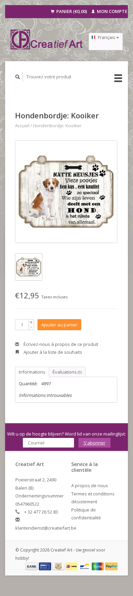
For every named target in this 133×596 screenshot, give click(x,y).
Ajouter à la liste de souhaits (52, 352)
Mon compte (111, 11)
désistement (84, 501)
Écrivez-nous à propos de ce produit (60, 344)
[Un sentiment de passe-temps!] (47, 39)
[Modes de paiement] (32, 566)
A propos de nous (89, 485)
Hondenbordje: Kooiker (57, 125)
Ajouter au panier (59, 325)
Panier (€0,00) (71, 11)
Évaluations (67, 372)
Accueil (22, 125)
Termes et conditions (93, 494)
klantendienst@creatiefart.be (45, 528)
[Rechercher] (18, 77)
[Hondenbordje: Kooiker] (66, 192)
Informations (32, 372)
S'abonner (94, 443)
